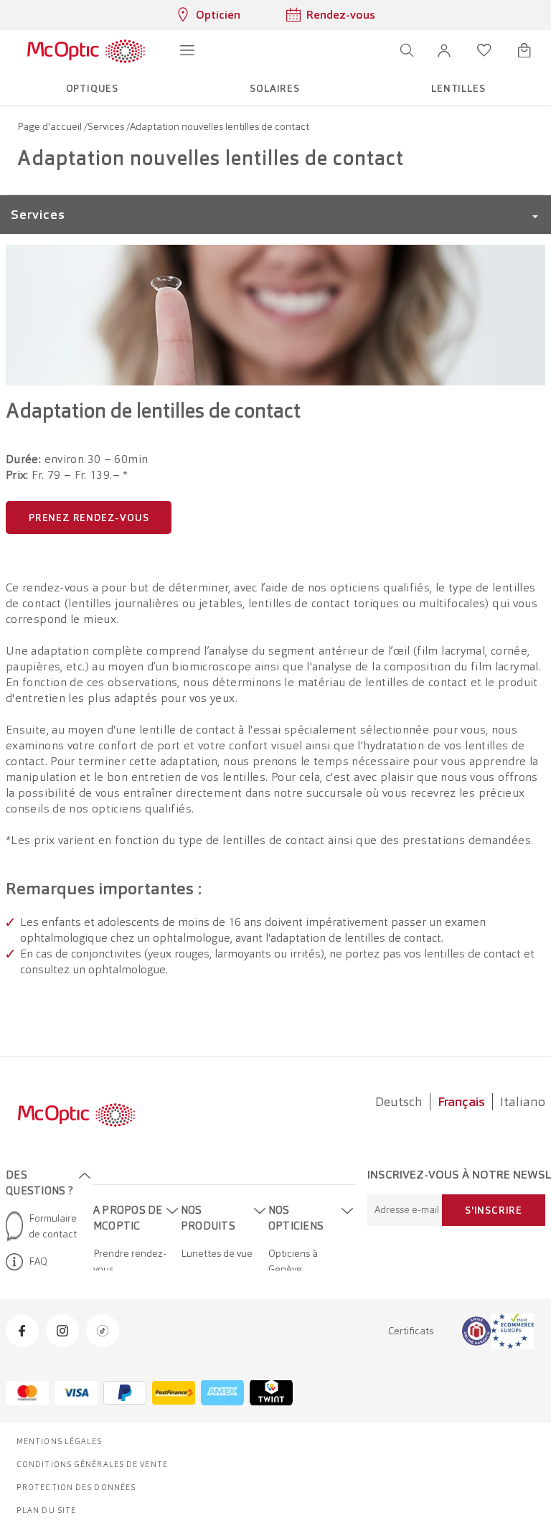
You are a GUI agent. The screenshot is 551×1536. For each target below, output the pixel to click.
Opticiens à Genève (293, 1261)
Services (107, 126)
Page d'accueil (50, 126)
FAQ (38, 1261)
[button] (444, 50)
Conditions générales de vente (92, 1464)
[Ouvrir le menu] (187, 50)
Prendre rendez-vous (129, 1261)
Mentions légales (60, 1441)
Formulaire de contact (53, 1226)
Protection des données (76, 1487)
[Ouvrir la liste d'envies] (484, 50)
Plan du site (46, 1510)
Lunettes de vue (217, 1253)
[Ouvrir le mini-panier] (524, 50)
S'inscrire (493, 1210)
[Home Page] (85, 50)
